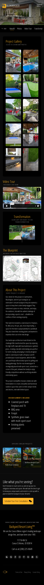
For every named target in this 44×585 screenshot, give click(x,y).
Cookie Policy (36, 572)
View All (12, 28)
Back (5, 29)
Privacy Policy (27, 572)
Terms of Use (18, 572)
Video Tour (28, 28)
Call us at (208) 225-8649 (22, 549)
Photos (19, 28)
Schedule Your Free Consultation (16, 501)
